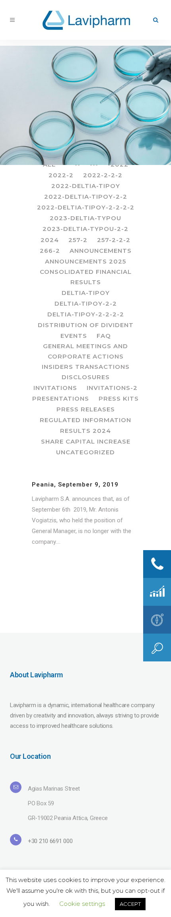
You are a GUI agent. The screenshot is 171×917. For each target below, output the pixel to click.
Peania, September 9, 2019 (75, 484)
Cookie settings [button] (82, 903)
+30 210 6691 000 (50, 841)
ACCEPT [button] (130, 904)
